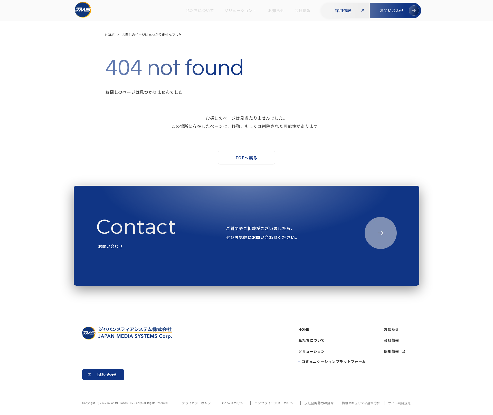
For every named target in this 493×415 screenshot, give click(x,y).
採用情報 (391, 351)
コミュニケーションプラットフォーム (334, 361)
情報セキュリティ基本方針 (361, 403)
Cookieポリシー (234, 403)
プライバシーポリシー (198, 403)
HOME (303, 329)
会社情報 (303, 10)
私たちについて (200, 10)
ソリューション (238, 10)
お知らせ (276, 10)
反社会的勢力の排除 (319, 403)
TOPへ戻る (246, 157)
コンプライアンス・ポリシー (275, 403)
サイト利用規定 (399, 403)
